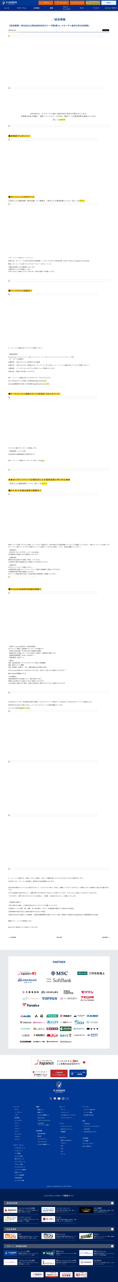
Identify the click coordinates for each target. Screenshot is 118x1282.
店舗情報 (63, 1131)
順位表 (39, 1136)
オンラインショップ (66, 1126)
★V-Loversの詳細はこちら (17, 673)
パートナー (96, 8)
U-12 (62, 1151)
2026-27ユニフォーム (66, 1129)
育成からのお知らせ (66, 1140)
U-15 (62, 1148)
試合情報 (36, 8)
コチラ (82, 201)
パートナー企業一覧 (89, 1109)
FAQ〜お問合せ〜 (87, 1146)
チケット (17, 1123)
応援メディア (18, 1172)
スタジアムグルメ (42, 1141)
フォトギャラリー (42, 1139)
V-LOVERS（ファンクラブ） (68, 1115)
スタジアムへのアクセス (44, 1120)
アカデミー (17, 1136)
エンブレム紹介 (19, 1156)
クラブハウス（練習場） (21, 1169)
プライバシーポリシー (88, 1143)
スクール (17, 1139)
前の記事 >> (105, 937)
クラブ (16, 1115)
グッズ (81, 8)
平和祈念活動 (18, 1177)
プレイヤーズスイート (66, 1117)
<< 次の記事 (12, 937)
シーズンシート (65, 1112)
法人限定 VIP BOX (88, 1115)
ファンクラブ (18, 1120)
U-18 (62, 1145)
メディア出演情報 (19, 1175)
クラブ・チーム (21, 8)
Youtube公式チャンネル (90, 1131)
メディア (17, 1128)
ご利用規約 (85, 1138)
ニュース (16, 1106)
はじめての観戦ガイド (43, 1115)
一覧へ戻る (59, 937)
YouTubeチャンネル (23, 708)
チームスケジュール (20, 1167)
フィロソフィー (19, 1150)
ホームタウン (18, 1134)
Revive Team (41, 1117)
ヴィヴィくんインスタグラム (91, 1126)
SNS (83, 1121)
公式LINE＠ (87, 1129)
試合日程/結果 (41, 1133)
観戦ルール (41, 1109)
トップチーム (18, 1112)
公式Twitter (87, 1123)
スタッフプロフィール (20, 1161)
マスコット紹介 (19, 1164)
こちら (29, 921)
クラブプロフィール (20, 1148)
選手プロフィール (19, 1158)
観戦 (51, 8)
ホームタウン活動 (19, 1180)
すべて (16, 1109)
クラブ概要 (18, 1153)
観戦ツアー (41, 1112)
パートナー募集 (88, 1112)
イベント (17, 1125)
